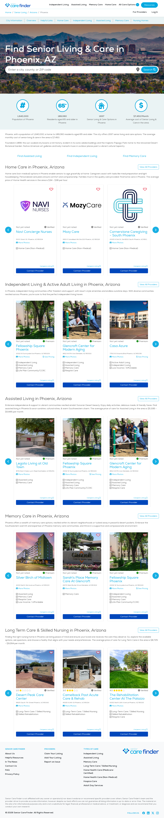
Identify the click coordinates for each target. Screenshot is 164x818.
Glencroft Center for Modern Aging (78, 348)
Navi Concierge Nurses (34, 231)
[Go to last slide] (8, 230)
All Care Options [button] (127, 4)
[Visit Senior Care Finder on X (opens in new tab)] (153, 813)
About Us (10, 753)
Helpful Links (46, 20)
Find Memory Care (134, 156)
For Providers (140, 12)
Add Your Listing (52, 757)
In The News (11, 761)
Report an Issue (52, 761)
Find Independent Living (82, 156)
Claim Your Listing (53, 753)
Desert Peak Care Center (30, 697)
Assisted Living (78, 4)
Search (148, 69)
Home (8, 12)
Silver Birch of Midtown (34, 577)
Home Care (110, 4)
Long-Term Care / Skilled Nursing (100, 766)
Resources (149, 5)
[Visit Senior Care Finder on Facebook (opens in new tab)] (143, 813)
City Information (14, 20)
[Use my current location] (138, 70)
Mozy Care (71, 231)
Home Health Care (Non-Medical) (100, 777)
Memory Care (95, 4)
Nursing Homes (140, 20)
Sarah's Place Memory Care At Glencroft (80, 579)
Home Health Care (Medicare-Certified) (99, 771)
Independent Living (59, 4)
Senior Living (20, 12)
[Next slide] (155, 230)
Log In (155, 12)
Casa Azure (119, 346)
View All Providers (148, 167)
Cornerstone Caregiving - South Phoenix (128, 233)
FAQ (7, 770)
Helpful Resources (14, 757)
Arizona (33, 12)
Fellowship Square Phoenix (30, 348)
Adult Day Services (93, 785)
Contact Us (11, 766)
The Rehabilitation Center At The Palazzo (127, 697)
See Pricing (49, 357)
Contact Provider (35, 270)
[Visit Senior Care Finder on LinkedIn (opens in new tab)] (148, 813)
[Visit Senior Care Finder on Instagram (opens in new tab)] (157, 813)
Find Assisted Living (29, 156)
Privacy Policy (12, 774)
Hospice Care (90, 781)
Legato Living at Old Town (32, 465)
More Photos (24, 242)
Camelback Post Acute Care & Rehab (80, 697)
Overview (31, 20)
